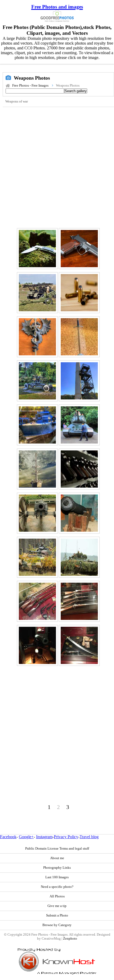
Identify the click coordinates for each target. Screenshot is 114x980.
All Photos (57, 896)
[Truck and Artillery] (37, 292)
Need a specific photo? (57, 887)
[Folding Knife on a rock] (37, 248)
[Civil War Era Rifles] (79, 601)
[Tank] (79, 424)
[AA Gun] (37, 380)
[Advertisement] (57, 167)
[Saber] (79, 645)
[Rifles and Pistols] (37, 601)
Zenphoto (70, 938)
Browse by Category (57, 925)
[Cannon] (79, 513)
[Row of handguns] (79, 469)
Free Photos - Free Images (30, 85)
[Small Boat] (37, 424)
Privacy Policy (66, 836)
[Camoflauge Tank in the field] (79, 557)
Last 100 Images (57, 877)
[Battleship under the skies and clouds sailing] (37, 469)
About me (57, 858)
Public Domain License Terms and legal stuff (57, 848)
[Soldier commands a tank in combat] (37, 557)
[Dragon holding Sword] (37, 336)
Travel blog (89, 836)
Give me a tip (57, 906)
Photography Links (57, 868)
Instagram (44, 836)
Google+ (26, 836)
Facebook (8, 836)
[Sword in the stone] (79, 336)
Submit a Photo (57, 915)
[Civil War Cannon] (37, 513)
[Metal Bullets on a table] (79, 292)
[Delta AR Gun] (79, 248)
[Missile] (79, 380)
